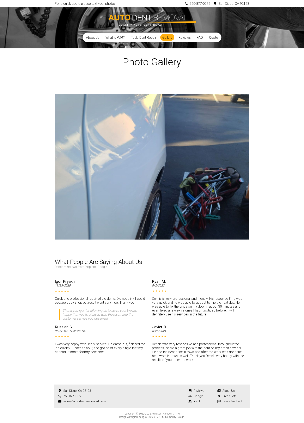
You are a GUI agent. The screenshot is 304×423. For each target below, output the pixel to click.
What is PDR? (115, 38)
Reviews (184, 38)
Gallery (167, 38)
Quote (213, 38)
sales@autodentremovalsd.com (84, 401)
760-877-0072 (200, 4)
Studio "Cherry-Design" (173, 417)
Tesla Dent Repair (143, 38)
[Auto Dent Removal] (152, 19)
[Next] (163, 80)
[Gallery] (152, 80)
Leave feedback (233, 401)
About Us (92, 38)
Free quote (229, 396)
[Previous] (140, 80)
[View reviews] (150, 263)
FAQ (200, 38)
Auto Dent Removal (162, 413)
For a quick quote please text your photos (85, 4)
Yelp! (197, 401)
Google (198, 396)
